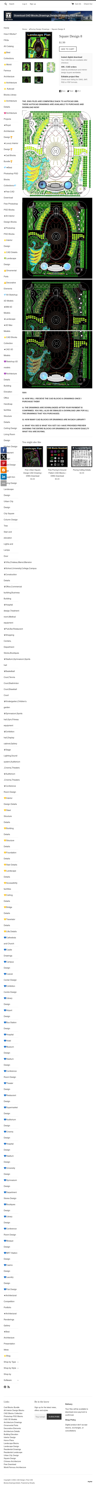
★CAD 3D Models (8, 352)
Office (6, 397)
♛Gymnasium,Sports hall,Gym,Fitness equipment (11, 719)
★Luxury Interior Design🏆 (11, 146)
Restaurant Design (9, 455)
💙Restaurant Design (10, 1098)
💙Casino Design (8, 1268)
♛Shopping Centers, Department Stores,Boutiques (11, 643)
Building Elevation (8, 388)
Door (6, 556)
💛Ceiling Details (8, 898)
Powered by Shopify (28, 1483)
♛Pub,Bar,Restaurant (11, 628)
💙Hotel (7, 1040)
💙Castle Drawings (8, 952)
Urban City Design (8, 504)
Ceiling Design (10, 428)
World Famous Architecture (15, 1467)
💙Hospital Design (9, 1146)
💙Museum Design (9, 1049)
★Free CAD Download (9, 194)
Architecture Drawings (13, 1422)
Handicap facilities (8, 406)
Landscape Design (9, 492)
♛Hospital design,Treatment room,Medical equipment (11, 613)
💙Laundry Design (9, 1280)
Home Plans (9, 1440)
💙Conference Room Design (10, 1074)
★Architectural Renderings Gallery (10, 1319)
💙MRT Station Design (10, 1255)
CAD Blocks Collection (13, 1413)
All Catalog (9, 46)
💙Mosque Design (8, 1243)
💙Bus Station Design (10, 1025)
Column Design (11, 519)
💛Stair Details (10, 864)
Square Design (10, 1458)
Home (6, 27)
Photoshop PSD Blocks (13, 1416)
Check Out (88, 4)
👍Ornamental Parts (10, 273)
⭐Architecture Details (10, 103)
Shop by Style (11, 1368)
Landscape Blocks (11, 1443)
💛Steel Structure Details (8, 816)
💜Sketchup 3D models (11, 364)
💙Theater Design (8, 1086)
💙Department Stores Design (10, 1195)
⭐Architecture (10, 82)
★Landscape (9, 318)
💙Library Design (8, 1001)
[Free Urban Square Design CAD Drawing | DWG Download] (32, 456)
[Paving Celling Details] (81, 456)
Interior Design (10, 1437)
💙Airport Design (8, 1013)
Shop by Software (11, 1377)
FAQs (6, 40)
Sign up (33, 4)
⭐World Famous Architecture (9, 70)
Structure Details (8, 419)
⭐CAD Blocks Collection (10, 340)
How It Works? (10, 33)
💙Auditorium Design (10, 1122)
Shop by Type (11, 1361)
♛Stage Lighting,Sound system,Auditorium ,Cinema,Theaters (11, 758)
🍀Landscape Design (10, 261)
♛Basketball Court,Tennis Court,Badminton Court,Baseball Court (11, 683)
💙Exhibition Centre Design (10, 989)
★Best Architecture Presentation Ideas (9, 1340)
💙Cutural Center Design (10, 976)
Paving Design (10, 483)
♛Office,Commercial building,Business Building (11, 592)
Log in (24, 4)
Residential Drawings (12, 1449)
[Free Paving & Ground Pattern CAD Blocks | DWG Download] (57, 456)
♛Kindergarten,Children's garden (11, 704)
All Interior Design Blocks (14, 1410)
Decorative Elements (12, 1428)
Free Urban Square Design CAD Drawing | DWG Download (32, 472)
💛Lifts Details (10, 931)
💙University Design (9, 1171)
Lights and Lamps (8, 546)
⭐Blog (7, 1355)
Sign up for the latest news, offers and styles (45, 1409)
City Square (9, 513)
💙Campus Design (9, 964)
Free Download (10, 1464)
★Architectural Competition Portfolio (10, 1301)
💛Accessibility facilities (10, 885)
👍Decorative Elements (10, 285)
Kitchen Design (10, 446)
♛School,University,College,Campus (11, 568)
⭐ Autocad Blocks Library (10, 91)
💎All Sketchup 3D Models (11, 297)
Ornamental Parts (11, 1425)
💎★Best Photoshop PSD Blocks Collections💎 (11, 176)
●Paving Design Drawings (39, 29)
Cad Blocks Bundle (11, 1407)
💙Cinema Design (8, 1134)
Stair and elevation (8, 534)
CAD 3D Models (10, 1419)
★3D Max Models (8, 328)
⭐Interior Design (8, 243)
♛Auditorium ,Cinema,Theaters (11, 776)
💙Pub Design (10, 1289)
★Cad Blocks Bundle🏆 (10, 158)
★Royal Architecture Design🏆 (9, 131)
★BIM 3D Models (8, 309)
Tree (6, 525)
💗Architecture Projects (10, 115)
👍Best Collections (9, 55)
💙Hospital (9, 1034)
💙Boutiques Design (9, 1207)
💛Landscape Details (10, 873)
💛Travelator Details (9, 922)
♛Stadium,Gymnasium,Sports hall (11, 662)
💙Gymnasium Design (10, 1183)
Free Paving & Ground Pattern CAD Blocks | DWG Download (57, 472)
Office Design (10, 464)
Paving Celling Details (82, 469)
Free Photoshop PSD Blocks (11, 206)
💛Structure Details (9, 843)
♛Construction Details (10, 577)
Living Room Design (9, 437)
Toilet (6, 470)
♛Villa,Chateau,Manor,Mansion (11, 562)
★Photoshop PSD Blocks (9, 230)
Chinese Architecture (12, 1461)
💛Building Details (9, 831)
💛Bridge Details (8, 910)
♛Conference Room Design (10, 788)
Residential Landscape (13, 1452)
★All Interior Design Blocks (10, 218)
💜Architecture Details (10, 376)
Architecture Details (12, 1431)
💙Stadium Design (9, 1061)
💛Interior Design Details (10, 801)
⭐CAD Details (10, 252)
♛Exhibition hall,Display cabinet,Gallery (10, 737)
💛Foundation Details (10, 855)
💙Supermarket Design (11, 1110)
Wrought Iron (9, 476)
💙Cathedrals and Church (10, 940)
